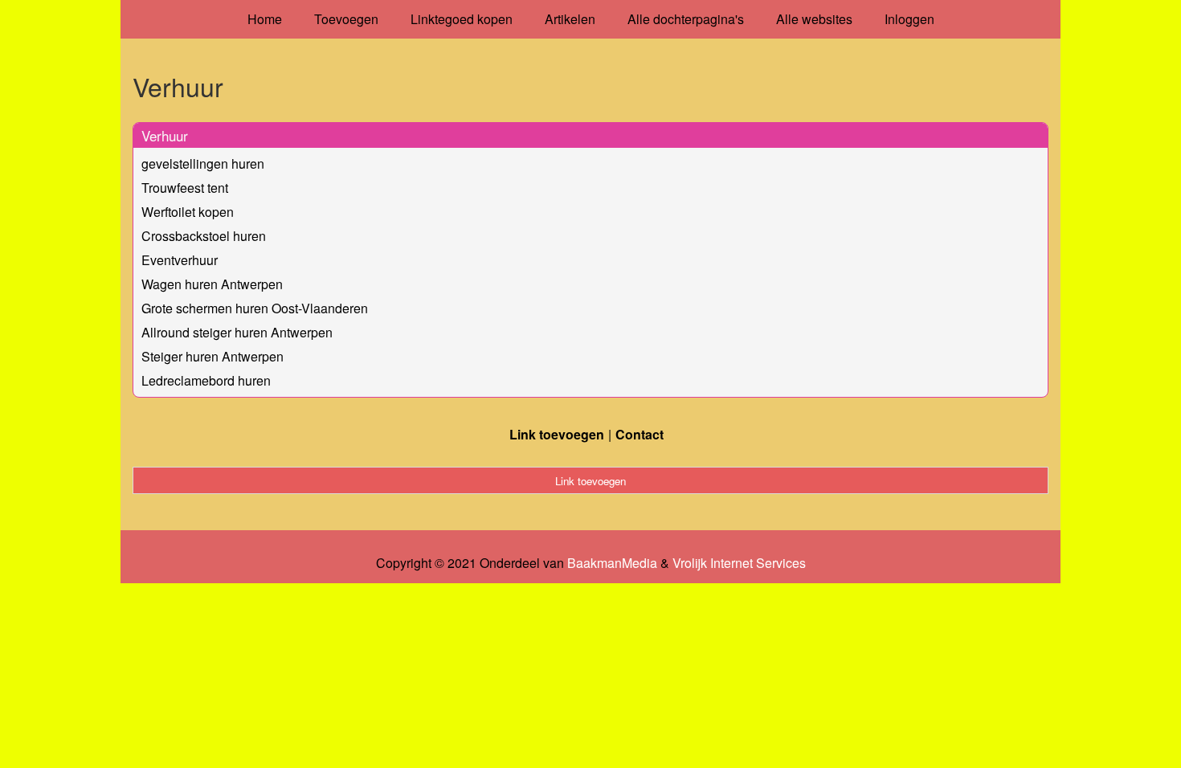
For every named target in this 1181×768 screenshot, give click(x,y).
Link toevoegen (556, 434)
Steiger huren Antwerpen (212, 356)
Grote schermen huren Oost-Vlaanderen (254, 308)
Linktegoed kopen (462, 19)
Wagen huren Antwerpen (212, 284)
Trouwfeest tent (184, 187)
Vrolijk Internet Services (739, 563)
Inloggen (909, 19)
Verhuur (164, 135)
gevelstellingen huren (202, 163)
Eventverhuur (179, 260)
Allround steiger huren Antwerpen (237, 332)
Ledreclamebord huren (206, 380)
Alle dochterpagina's (685, 19)
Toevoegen (346, 19)
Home (264, 19)
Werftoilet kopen (187, 211)
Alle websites (814, 19)
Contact (639, 434)
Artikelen (570, 19)
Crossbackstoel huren (203, 236)
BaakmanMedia (612, 563)
